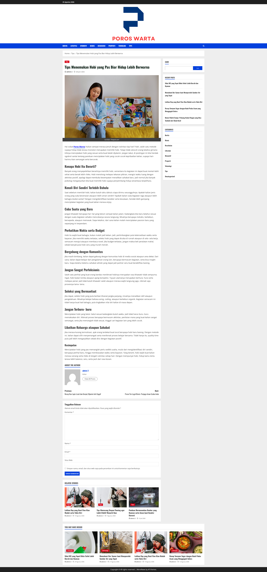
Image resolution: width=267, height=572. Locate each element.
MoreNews (141, 569)
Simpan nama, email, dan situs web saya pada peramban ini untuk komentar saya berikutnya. (103, 468)
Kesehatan (101, 46)
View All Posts (90, 379)
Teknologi (122, 46)
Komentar (69, 412)
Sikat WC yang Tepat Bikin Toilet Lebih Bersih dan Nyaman (79, 557)
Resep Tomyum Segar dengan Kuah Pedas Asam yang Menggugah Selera (185, 557)
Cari (167, 62)
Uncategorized (170, 176)
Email (67, 452)
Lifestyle (74, 46)
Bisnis (92, 46)
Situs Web (68, 460)
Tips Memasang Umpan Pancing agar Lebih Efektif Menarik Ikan (111, 511)
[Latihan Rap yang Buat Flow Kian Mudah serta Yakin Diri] (80, 497)
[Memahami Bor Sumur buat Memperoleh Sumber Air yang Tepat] (116, 542)
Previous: (83, 392)
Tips (130, 46)
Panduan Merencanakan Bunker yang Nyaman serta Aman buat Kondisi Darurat (143, 513)
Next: (142, 392)
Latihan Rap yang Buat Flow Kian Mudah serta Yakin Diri (77, 511)
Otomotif (83, 46)
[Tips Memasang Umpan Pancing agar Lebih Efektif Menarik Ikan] (112, 497)
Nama (68, 443)
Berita (65, 46)
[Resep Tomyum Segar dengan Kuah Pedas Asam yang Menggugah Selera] (185, 542)
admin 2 (69, 72)
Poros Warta (79, 146)
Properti (111, 46)
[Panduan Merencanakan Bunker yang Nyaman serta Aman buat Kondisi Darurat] (144, 497)
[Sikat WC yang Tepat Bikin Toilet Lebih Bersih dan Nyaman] (81, 542)
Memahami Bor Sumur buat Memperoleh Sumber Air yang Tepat (115, 557)
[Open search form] (203, 46)
